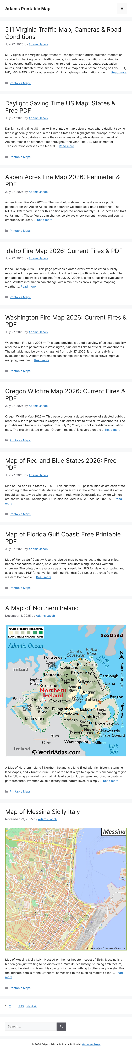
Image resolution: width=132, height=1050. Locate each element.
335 (21, 1006)
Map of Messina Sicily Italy (42, 811)
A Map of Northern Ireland (42, 608)
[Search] (61, 1026)
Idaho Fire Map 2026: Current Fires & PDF (64, 250)
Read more (118, 72)
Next (31, 1006)
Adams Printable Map (28, 8)
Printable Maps (20, 83)
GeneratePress (91, 1044)
